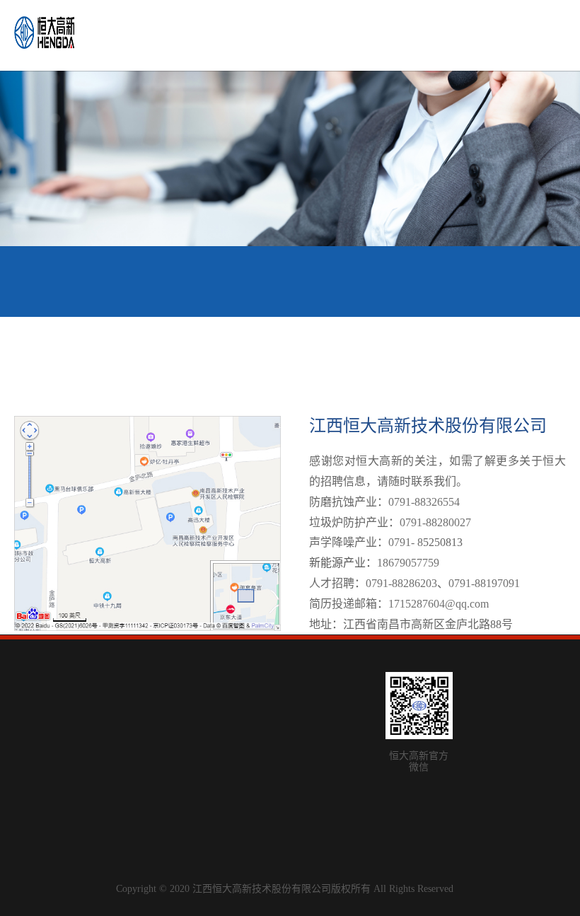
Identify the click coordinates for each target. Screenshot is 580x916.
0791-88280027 (435, 522)
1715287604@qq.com (438, 604)
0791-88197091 (484, 583)
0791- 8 (405, 542)
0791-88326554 (424, 502)
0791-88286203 (401, 583)
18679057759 (408, 563)
